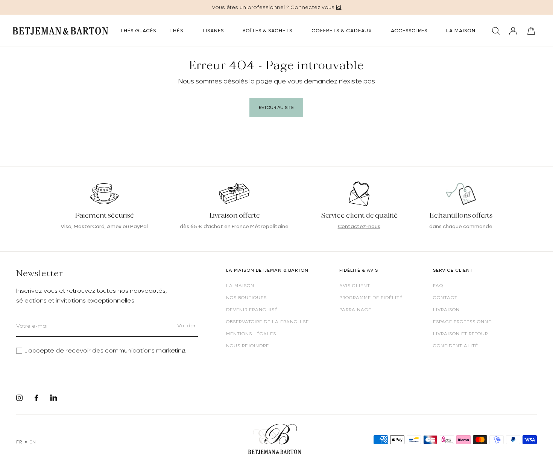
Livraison (446, 309)
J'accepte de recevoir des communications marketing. (105, 350)
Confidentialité (455, 345)
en (32, 442)
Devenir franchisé (252, 309)
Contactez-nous (359, 226)
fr (19, 442)
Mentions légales (251, 333)
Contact (445, 297)
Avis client (354, 285)
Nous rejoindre (247, 345)
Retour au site (276, 107)
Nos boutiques (246, 297)
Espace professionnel (463, 321)
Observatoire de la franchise (267, 321)
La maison (240, 285)
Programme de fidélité (371, 297)
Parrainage (355, 309)
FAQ (438, 285)
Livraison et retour (460, 333)
